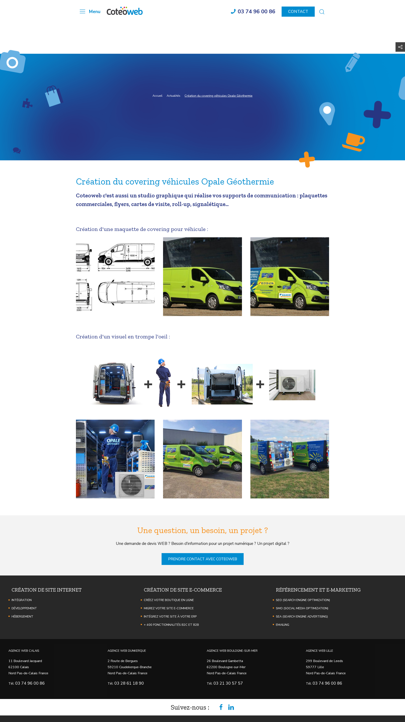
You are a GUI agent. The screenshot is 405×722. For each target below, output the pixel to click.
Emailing (282, 625)
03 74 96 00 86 (30, 683)
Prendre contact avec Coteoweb (202, 559)
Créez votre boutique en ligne (169, 600)
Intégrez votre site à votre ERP (170, 616)
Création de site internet (47, 590)
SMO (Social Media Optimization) (302, 608)
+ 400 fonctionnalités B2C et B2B (171, 625)
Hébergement (22, 616)
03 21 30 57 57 (228, 683)
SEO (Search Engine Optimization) (303, 600)
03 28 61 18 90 (129, 683)
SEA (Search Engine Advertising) (302, 616)
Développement (24, 608)
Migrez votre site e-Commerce (169, 608)
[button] (115, 276)
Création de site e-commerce (183, 590)
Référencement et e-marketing (318, 590)
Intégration (22, 600)
